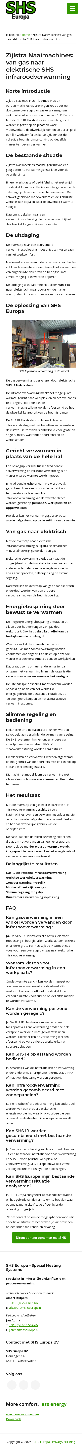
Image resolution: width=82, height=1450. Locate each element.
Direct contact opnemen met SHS (41, 1237)
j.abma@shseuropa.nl (23, 1330)
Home (26, 35)
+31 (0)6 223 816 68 (23, 1303)
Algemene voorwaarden (22, 1414)
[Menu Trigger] (72, 8)
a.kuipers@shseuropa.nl (25, 1307)
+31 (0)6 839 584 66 (23, 1325)
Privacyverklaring (63, 1442)
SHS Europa (42, 1442)
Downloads (13, 1419)
